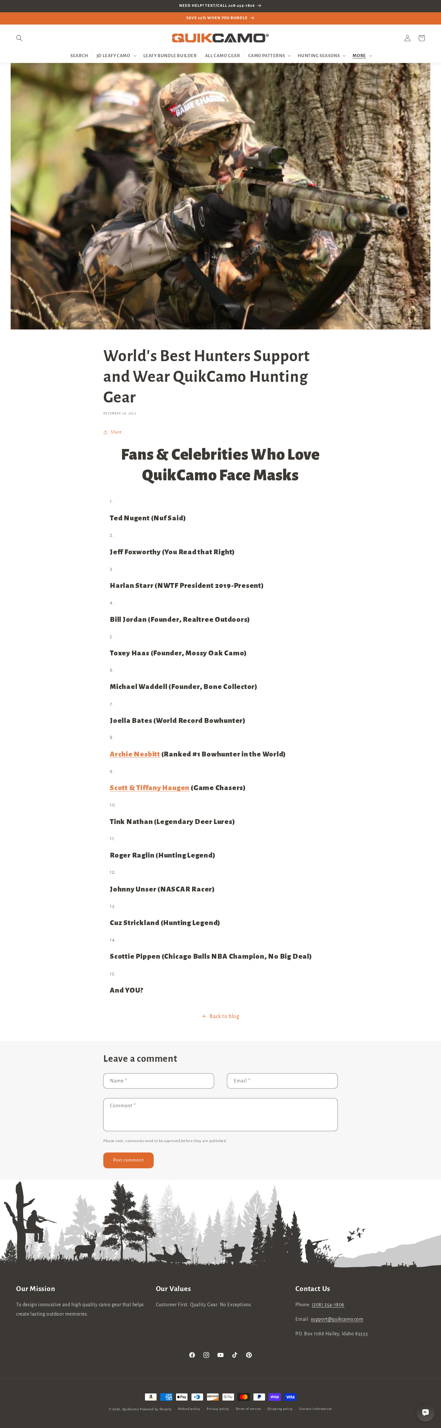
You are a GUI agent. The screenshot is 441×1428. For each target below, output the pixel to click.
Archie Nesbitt (135, 754)
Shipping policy (280, 1409)
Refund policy (189, 1409)
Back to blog (224, 1016)
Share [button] (116, 432)
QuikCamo (130, 1409)
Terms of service (248, 1409)
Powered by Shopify (156, 1409)
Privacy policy (218, 1409)
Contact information (315, 1409)
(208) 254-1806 (328, 1304)
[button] (23, 38)
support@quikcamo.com (337, 1319)
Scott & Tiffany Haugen (150, 788)
